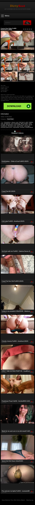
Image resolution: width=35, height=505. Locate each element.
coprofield (16, 127)
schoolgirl (27, 126)
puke (30, 123)
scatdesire (4, 126)
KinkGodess (29, 127)
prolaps (3, 124)
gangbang (7, 123)
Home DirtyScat (6, 500)
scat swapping (15, 123)
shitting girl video (22, 124)
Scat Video (10, 119)
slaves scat (14, 122)
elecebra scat (12, 126)
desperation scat (11, 124)
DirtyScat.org (29, 500)
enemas (22, 127)
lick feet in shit (23, 122)
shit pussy (20, 126)
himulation (7, 122)
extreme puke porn (6, 127)
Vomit (30, 124)
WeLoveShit (24, 123)
